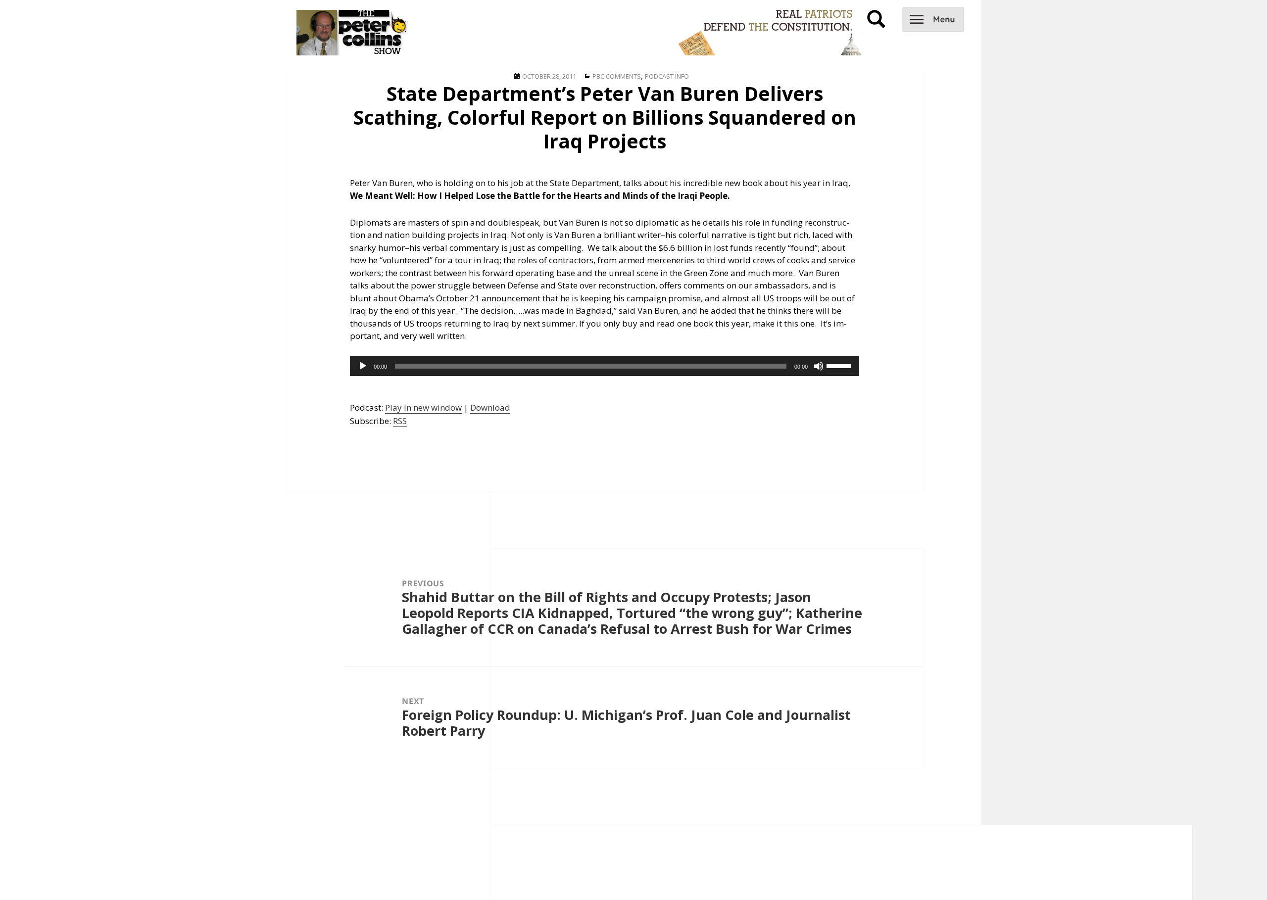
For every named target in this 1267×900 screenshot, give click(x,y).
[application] (604, 366)
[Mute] (819, 366)
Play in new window (423, 407)
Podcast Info (667, 76)
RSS (400, 420)
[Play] (363, 366)
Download (490, 407)
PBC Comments (616, 76)
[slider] (840, 365)
